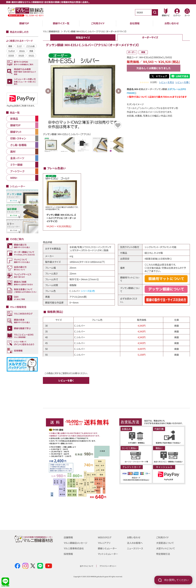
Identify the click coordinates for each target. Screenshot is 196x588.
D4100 (21, 55)
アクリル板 (30, 46)
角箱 (31, 50)
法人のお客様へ (135, 542)
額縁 (10, 46)
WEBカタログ (104, 537)
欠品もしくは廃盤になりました (153, 68)
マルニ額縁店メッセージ (75, 542)
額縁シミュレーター (107, 548)
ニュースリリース (135, 548)
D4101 (31, 55)
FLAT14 (11, 50)
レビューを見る (166, 82)
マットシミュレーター (108, 553)
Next (118, 91)
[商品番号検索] (155, 12)
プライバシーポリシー (108, 566)
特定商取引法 (163, 553)
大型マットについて (165, 548)
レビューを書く (182, 82)
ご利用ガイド (98, 23)
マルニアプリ (104, 542)
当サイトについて (86, 566)
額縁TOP (24, 23)
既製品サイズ (83, 37)
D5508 (11, 55)
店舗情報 (68, 537)
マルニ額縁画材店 (51, 31)
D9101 (22, 50)
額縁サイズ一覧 (61, 23)
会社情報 (134, 23)
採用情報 (68, 553)
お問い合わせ (171, 23)
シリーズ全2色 (88, 290)
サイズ (19, 46)
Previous (48, 91)
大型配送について (165, 542)
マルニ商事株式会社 (74, 548)
